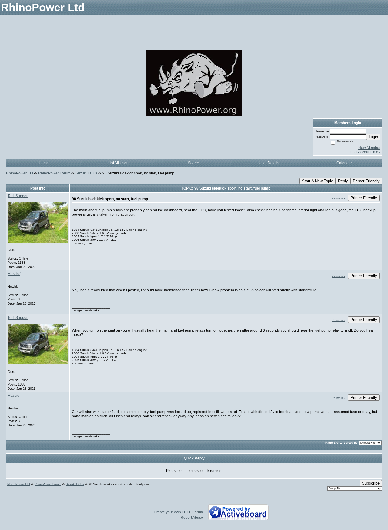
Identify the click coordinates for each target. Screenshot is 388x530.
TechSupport (18, 196)
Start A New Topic (317, 181)
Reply (343, 181)
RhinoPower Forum (54, 173)
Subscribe (371, 483)
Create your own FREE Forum (178, 512)
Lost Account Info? (365, 152)
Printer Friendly (366, 181)
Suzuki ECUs (86, 173)
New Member (369, 148)
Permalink (338, 198)
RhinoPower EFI (19, 173)
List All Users (118, 163)
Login (373, 136)
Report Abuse (192, 517)
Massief (14, 274)
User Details (269, 163)
